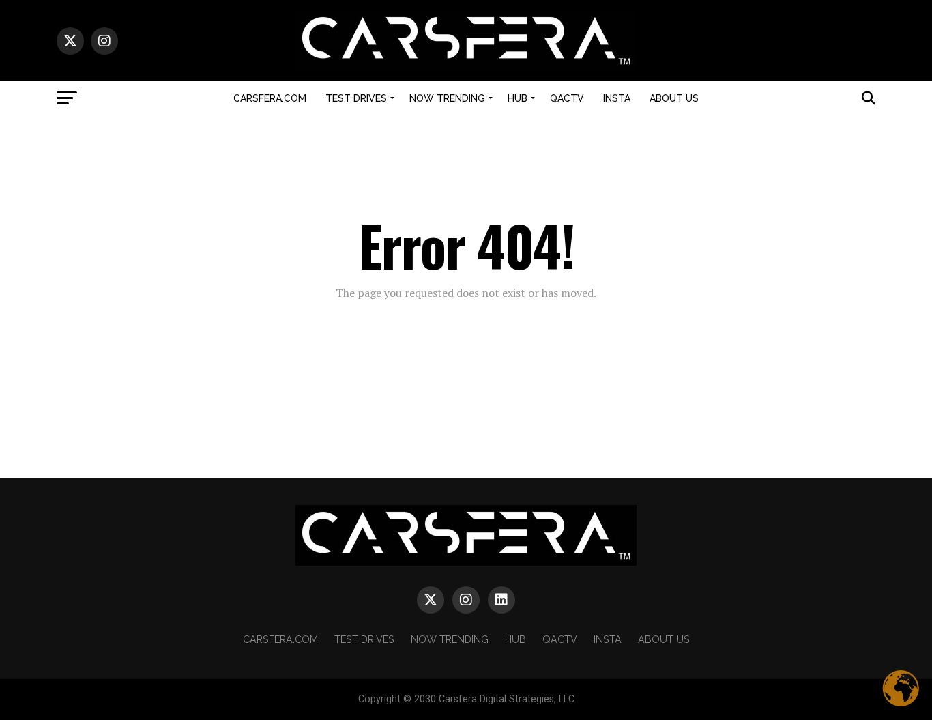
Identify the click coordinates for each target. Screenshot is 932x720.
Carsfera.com (269, 98)
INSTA (616, 98)
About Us (674, 98)
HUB (517, 98)
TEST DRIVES (356, 98)
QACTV (567, 98)
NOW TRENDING (447, 98)
